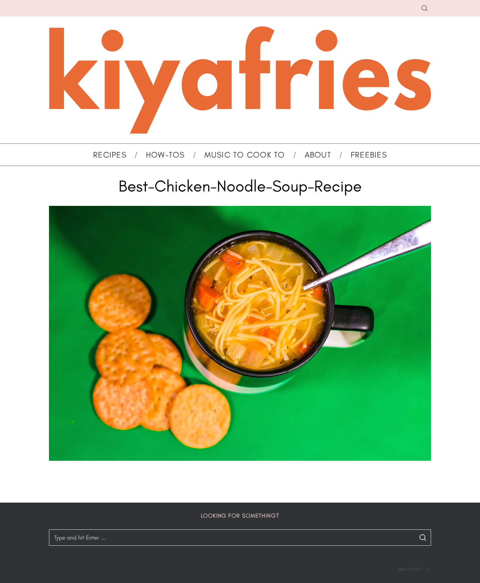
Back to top (410, 569)
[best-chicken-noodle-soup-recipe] (240, 458)
